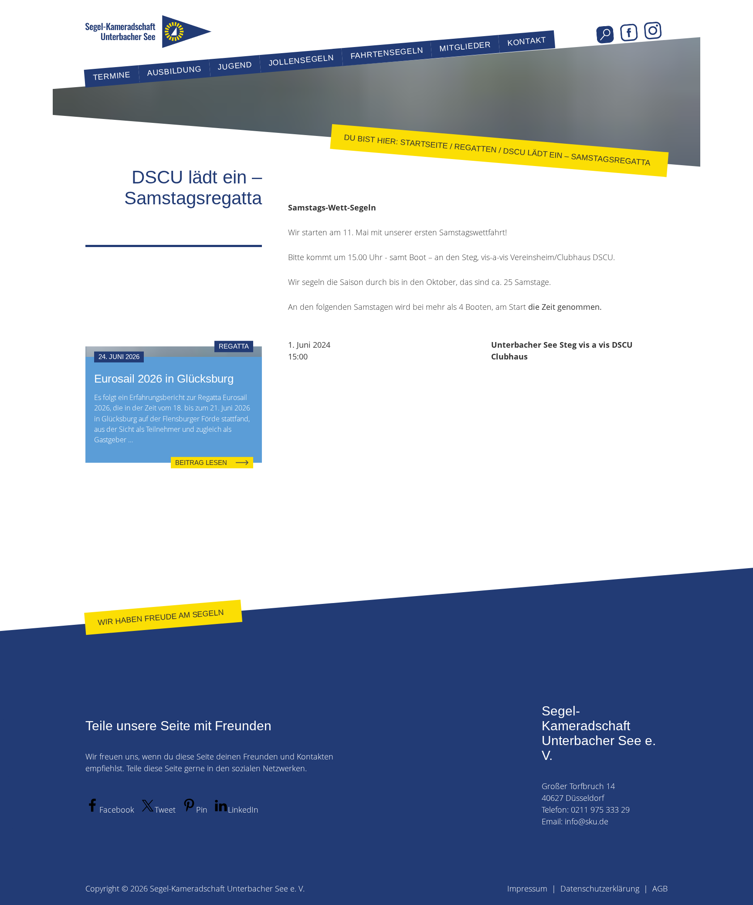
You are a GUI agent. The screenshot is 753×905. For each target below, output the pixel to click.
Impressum (527, 888)
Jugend (234, 66)
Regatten (475, 148)
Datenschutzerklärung (599, 888)
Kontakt (526, 41)
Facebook (629, 33)
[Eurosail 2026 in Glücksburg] (173, 351)
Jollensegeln (301, 60)
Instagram (653, 30)
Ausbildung (174, 71)
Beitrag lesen (201, 462)
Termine (111, 76)
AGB (660, 888)
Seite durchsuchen (605, 34)
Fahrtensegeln (386, 53)
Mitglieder (465, 46)
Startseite (424, 143)
